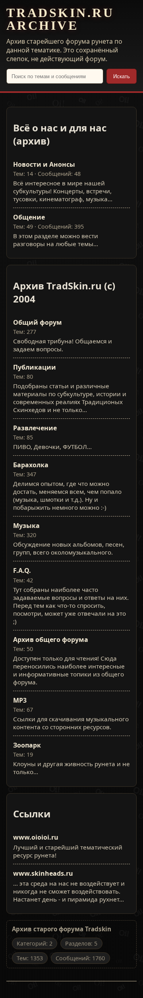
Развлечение (35, 428)
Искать (121, 76)
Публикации (34, 367)
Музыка (26, 525)
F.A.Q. (22, 570)
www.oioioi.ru (35, 837)
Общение (29, 217)
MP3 (20, 700)
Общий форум (37, 322)
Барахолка (30, 464)
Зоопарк (27, 745)
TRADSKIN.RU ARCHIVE (60, 19)
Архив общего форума (50, 639)
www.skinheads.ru (43, 873)
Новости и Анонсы (44, 164)
